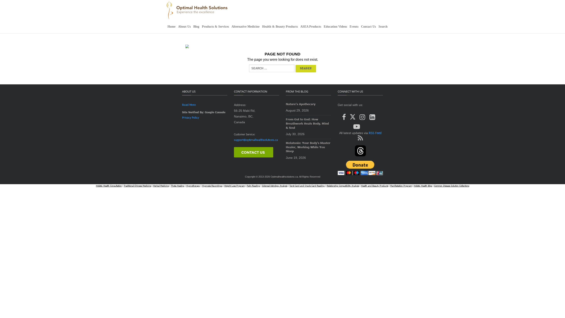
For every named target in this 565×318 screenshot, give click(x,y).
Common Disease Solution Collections (451, 185)
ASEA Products (310, 26)
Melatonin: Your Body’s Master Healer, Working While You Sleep (308, 147)
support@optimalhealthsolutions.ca (256, 140)
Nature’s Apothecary (300, 104)
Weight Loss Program (234, 185)
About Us (184, 26)
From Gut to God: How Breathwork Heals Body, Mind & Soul (307, 123)
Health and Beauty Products (374, 185)
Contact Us (368, 26)
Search (383, 26)
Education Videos (335, 26)
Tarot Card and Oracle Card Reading (307, 185)
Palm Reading (253, 185)
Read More (189, 104)
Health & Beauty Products (280, 26)
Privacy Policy (190, 117)
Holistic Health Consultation (109, 185)
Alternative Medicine (246, 26)
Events (354, 26)
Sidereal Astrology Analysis (274, 185)
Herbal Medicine (161, 185)
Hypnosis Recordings (212, 185)
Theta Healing (177, 185)
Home (171, 26)
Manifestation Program (401, 185)
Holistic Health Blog (423, 185)
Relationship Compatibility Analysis (343, 185)
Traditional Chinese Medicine (137, 185)
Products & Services (215, 26)
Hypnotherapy (193, 185)
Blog (196, 26)
